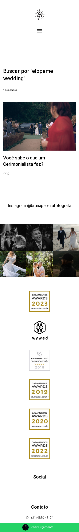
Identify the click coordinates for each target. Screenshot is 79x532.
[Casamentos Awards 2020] (39, 418)
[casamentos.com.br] (39, 301)
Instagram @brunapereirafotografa (39, 205)
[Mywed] (39, 330)
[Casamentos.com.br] (39, 359)
